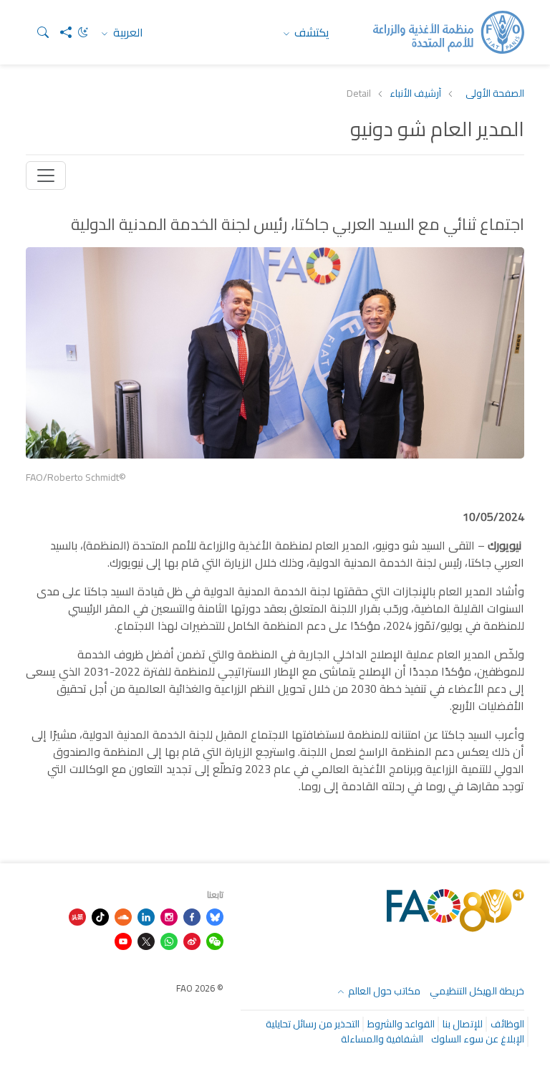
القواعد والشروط (401, 1024)
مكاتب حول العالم (383, 991)
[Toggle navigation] (46, 175)
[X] (146, 940)
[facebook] (192, 915)
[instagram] (169, 915)
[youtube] (123, 940)
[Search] (37, 32)
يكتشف (310, 32)
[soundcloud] (123, 915)
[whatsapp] (169, 940)
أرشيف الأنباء (415, 93)
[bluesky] (214, 915)
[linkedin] (146, 915)
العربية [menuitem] (126, 32)
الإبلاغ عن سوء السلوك (477, 1039)
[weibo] (192, 940)
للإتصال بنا (463, 1024)
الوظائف (507, 1024)
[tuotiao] (77, 915)
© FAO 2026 (199, 988)
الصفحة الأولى (494, 93)
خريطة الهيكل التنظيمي (477, 991)
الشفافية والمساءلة (382, 1039)
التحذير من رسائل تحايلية (313, 1024)
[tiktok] (100, 915)
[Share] (60, 32)
